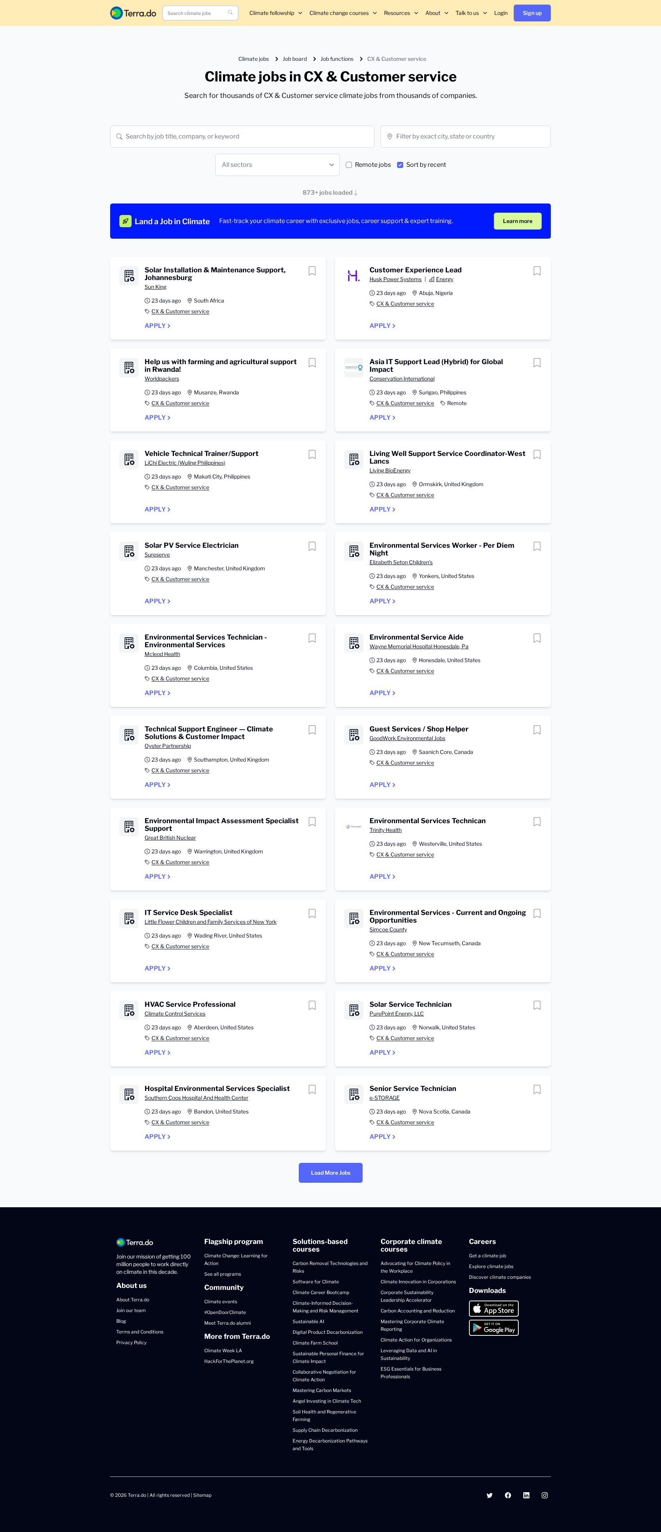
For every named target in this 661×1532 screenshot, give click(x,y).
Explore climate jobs (491, 1266)
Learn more (517, 221)
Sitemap (202, 1495)
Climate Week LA (223, 1350)
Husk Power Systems (396, 279)
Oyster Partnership (168, 745)
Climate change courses (339, 13)
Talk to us (467, 13)
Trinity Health (386, 830)
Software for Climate (316, 1282)
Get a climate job (487, 1255)
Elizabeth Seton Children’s (401, 562)
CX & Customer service (180, 311)
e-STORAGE (385, 1097)
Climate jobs (253, 58)
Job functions (337, 58)
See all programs (222, 1274)
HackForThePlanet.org (229, 1361)
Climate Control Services (175, 1013)
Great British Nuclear (170, 837)
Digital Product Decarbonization (328, 1332)
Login (501, 13)
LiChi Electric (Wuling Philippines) (185, 462)
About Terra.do (132, 1299)
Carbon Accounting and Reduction (418, 1311)
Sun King (155, 286)
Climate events (220, 1301)
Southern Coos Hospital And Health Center (196, 1097)
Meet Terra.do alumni (227, 1323)
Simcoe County (388, 929)
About (432, 13)
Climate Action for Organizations (416, 1340)
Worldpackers (162, 378)
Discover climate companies (500, 1277)
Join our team (131, 1310)
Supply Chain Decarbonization (325, 1430)
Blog (121, 1321)
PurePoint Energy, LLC (397, 1013)
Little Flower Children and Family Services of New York (211, 921)
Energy (444, 279)
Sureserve (157, 554)
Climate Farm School (315, 1343)
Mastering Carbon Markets (322, 1390)
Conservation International (402, 378)
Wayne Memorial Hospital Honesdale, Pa (419, 646)
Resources (397, 13)
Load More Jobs (330, 1172)
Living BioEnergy (390, 470)
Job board (295, 58)
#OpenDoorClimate (225, 1312)
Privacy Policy (131, 1342)
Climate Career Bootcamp (321, 1292)
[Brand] (133, 13)
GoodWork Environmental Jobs (407, 738)
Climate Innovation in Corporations (418, 1282)
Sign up (532, 13)
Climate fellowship (271, 13)
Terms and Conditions (139, 1332)
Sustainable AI (308, 1321)
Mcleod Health (162, 654)
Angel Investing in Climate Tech (327, 1401)
